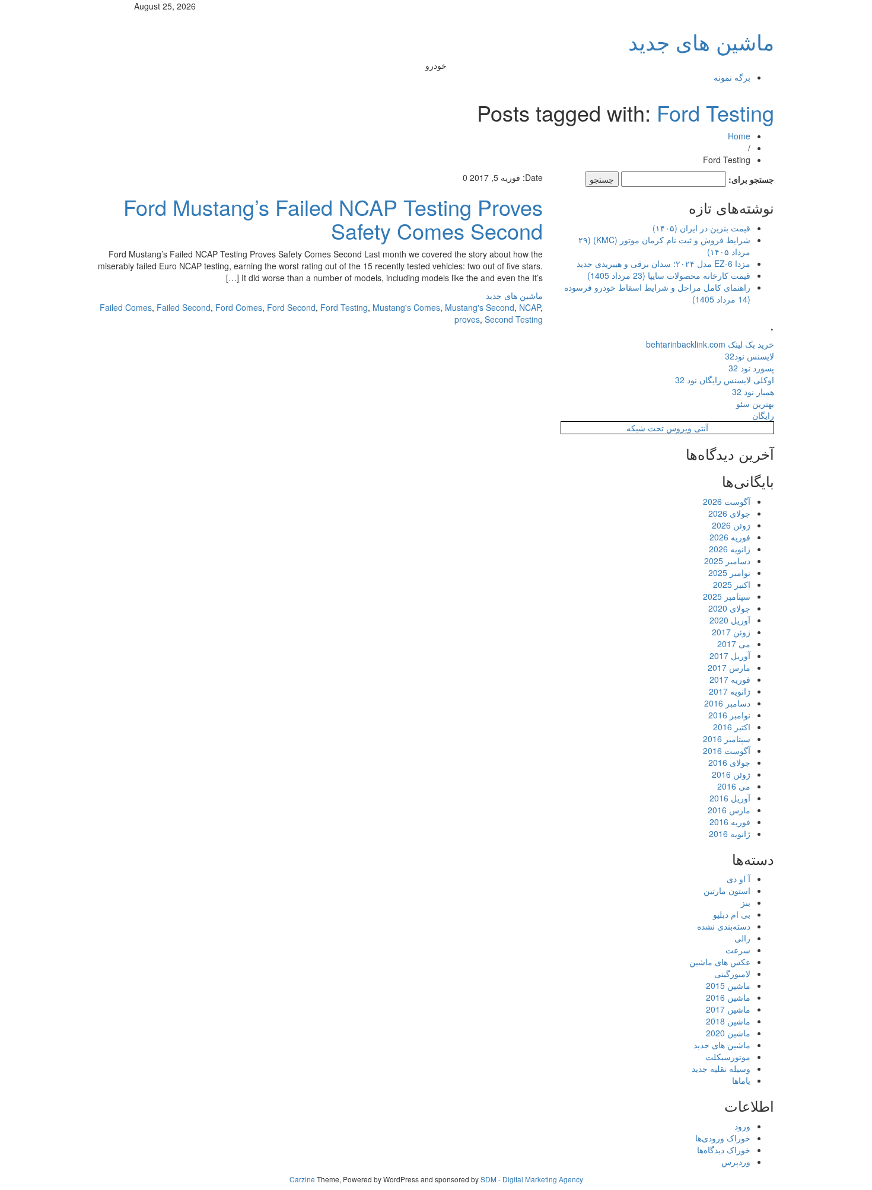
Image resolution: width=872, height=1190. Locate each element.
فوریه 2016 (729, 822)
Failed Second (184, 307)
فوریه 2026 (729, 537)
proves (467, 319)
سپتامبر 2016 (726, 738)
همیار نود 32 (753, 391)
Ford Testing (715, 112)
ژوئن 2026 (731, 525)
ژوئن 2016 (731, 774)
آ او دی (738, 878)
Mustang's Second (479, 307)
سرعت (737, 950)
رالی (742, 938)
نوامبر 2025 (729, 572)
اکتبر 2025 (731, 584)
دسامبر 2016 (727, 703)
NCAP (529, 307)
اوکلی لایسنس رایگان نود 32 (724, 380)
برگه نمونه (732, 77)
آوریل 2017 (729, 655)
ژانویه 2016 (729, 833)
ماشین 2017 (728, 1009)
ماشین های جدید (701, 41)
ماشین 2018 (728, 1021)
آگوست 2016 (726, 750)
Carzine (303, 1179)
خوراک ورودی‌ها (722, 1138)
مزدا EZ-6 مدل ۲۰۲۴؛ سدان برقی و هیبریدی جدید (663, 263)
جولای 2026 (729, 513)
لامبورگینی (732, 973)
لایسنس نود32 (749, 356)
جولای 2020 (729, 608)
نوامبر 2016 (729, 715)
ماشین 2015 (728, 985)
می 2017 (733, 644)
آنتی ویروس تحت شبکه (667, 428)
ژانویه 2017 (729, 691)
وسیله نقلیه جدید (721, 1068)
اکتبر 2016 (731, 727)
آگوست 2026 (726, 501)
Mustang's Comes (406, 307)
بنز (745, 902)
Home (739, 136)
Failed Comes (126, 307)
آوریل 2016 (729, 798)
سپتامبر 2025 (726, 596)
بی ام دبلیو (731, 914)
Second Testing (514, 319)
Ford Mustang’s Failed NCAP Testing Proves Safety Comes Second (333, 219)
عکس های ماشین (719, 962)
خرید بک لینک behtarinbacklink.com (710, 344)
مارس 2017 (729, 667)
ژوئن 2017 (731, 632)
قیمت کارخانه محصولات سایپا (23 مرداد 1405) (668, 275)
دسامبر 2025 (727, 561)
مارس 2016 (729, 810)
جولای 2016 (729, 762)
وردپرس (735, 1161)
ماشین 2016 (728, 997)
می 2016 (733, 786)
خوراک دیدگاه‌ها (723, 1150)
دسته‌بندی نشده (723, 926)
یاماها (741, 1080)
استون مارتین (727, 890)
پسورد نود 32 (751, 368)
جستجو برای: (751, 179)
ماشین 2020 (728, 1033)
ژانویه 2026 (729, 549)
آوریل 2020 (729, 620)
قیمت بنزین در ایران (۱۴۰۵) (701, 228)
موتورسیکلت (727, 1056)
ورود (742, 1126)
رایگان (763, 415)
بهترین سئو (755, 403)
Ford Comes (238, 307)
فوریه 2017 (729, 679)
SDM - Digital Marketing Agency (531, 1179)
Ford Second (291, 307)
